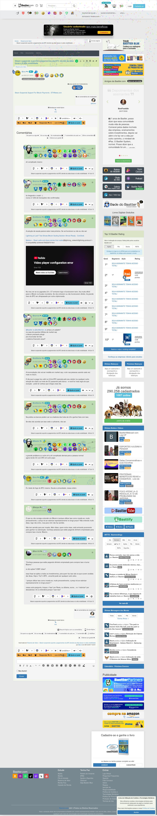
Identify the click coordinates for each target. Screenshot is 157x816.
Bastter (37, 147)
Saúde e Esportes (86, 778)
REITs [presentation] (137, 247)
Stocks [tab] (137, 544)
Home (17, 41)
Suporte (105, 778)
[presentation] (20, 665)
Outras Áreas (122, 618)
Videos (110, 527)
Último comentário (88, 135)
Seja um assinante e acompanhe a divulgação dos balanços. (112, 372)
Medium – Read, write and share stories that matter (44, 240)
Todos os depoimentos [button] (123, 161)
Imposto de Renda (64, 785)
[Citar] (83, 123)
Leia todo (132, 147)
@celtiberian (40, 330)
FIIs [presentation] (118, 247)
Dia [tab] (110, 540)
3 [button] (34, 390)
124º (46, 181)
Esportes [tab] (126, 548)
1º (31, 72)
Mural (16, 53)
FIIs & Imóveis (63, 778)
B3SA (127, 344)
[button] (15, 5)
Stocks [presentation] (128, 247)
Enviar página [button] (95, 41)
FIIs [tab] (131, 544)
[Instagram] (20, 776)
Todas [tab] (112, 616)
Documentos (30, 53)
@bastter (29, 330)
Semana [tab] (116, 540)
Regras (105, 785)
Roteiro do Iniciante (87, 773)
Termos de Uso (108, 801)
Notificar (92, 633)
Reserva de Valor (64, 780)
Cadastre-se (139, 6)
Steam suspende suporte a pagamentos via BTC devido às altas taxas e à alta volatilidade (44, 62)
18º (48, 217)
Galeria (38, 53)
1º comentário (80, 633)
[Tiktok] (31, 776)
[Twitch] (36, 776)
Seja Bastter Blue (86, 783)
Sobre (105, 783)
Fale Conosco (108, 780)
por (126, 557)
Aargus (37, 507)
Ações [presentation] (109, 247)
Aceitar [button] (136, 812)
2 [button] (37, 428)
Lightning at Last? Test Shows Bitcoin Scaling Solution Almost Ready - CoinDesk (55, 235)
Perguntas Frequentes (111, 776)
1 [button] (22, 118)
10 (76, 61)
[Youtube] (46, 776)
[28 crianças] (106, 6)
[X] (41, 776)
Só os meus (44, 135)
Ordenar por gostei (56, 138)
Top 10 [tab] (118, 544)
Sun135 (37, 551)
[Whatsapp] (25, 776)
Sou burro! (23, 671)
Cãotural (83, 780)
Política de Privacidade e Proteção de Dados (112, 797)
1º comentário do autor (72, 135)
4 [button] (37, 464)
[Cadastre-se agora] (78, 31)
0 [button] (31, 118)
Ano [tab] (129, 540)
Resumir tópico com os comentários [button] (70, 630)
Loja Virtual (107, 773)
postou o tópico (121, 626)
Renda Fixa (62, 783)
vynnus (37, 181)
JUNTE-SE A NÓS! (123, 421)
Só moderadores (56, 135)
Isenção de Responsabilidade (109, 788)
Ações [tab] (125, 544)
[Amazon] (15, 776)
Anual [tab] (135, 540)
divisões (140, 189)
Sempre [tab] (109, 544)
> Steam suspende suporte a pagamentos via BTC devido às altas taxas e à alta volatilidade (67, 643)
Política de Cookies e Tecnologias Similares (110, 793)
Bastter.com (64, 808)
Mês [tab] (123, 540)
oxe (24, 71)
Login (130, 6)
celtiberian (38, 217)
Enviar (21, 676)
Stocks (60, 776)
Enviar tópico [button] (90, 629)
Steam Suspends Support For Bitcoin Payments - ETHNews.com (38, 92)
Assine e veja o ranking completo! (123, 349)
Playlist (130, 527)
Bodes (119, 527)
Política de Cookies (149, 808)
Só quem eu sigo (31, 135)
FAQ (21, 53)
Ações (60, 773)
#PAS (82, 776)
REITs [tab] (119, 548)
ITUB (127, 280)
